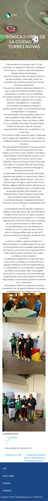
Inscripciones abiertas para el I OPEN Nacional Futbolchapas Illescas (35, 458)
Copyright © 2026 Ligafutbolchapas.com (16, 497)
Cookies (6, 483)
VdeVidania (37, 497)
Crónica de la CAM (12, 455)
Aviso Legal (8, 476)
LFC (13, 15)
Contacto (6, 490)
